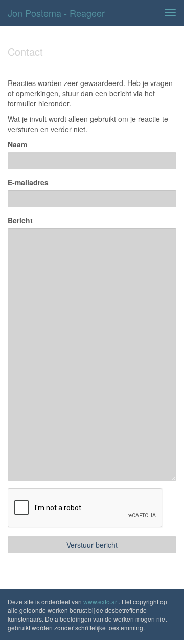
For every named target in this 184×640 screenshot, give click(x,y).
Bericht (20, 220)
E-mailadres (28, 182)
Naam (17, 144)
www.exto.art (101, 601)
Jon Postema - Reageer (56, 12)
